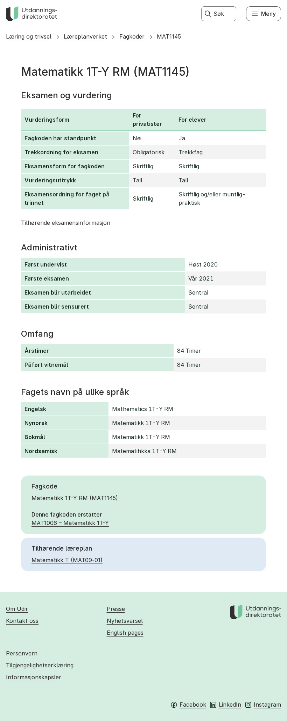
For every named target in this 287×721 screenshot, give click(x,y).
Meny (268, 13)
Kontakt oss (22, 620)
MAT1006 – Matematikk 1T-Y (70, 522)
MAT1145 (169, 36)
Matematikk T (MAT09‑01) (67, 560)
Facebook (193, 704)
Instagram (267, 704)
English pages (125, 632)
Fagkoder (132, 36)
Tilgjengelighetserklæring (40, 665)
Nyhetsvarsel (125, 620)
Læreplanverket (85, 36)
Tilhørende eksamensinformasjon (65, 222)
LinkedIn (230, 704)
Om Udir (17, 608)
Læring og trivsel (28, 36)
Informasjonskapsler (33, 677)
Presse (116, 608)
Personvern (21, 653)
